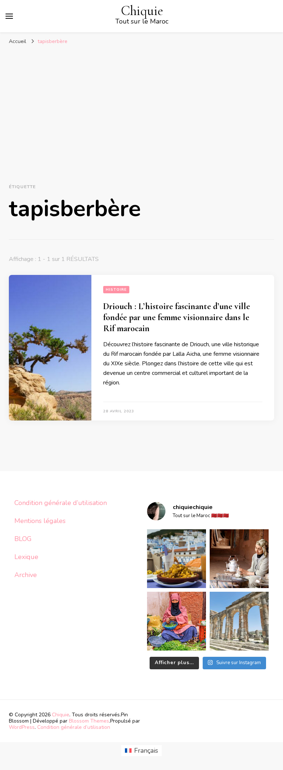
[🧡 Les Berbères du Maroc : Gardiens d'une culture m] (239, 558)
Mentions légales (40, 520)
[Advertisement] (141, 103)
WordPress (22, 727)
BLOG (23, 538)
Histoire (116, 289)
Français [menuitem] (146, 750)
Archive (25, 574)
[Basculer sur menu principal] (9, 16)
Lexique (26, 556)
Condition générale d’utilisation (60, 502)
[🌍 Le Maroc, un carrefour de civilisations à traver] (239, 621)
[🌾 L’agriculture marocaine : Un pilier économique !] (176, 621)
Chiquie (142, 11)
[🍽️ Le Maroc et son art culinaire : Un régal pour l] (176, 558)
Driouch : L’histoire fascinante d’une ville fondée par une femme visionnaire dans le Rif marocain (176, 317)
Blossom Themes (89, 720)
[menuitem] (141, 750)
